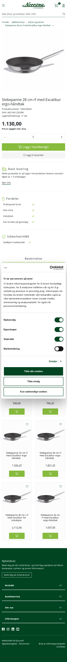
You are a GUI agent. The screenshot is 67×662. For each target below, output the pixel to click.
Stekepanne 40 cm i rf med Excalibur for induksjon (16, 518)
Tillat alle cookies (33, 371)
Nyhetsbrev (8, 561)
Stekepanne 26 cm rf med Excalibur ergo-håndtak (50, 518)
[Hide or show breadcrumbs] (53, 26)
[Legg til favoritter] (27, 424)
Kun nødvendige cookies (33, 391)
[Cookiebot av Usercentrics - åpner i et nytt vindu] (49, 268)
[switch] (59, 329)
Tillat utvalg (33, 381)
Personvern (24, 643)
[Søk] (64, 14)
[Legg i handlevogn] (17, 411)
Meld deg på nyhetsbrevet (17, 574)
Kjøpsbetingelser (9, 643)
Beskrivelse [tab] (33, 258)
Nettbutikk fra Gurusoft (13, 640)
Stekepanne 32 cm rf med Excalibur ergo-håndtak (17, 455)
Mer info (6, 182)
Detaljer (53, 361)
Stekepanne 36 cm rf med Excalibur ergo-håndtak (50, 455)
